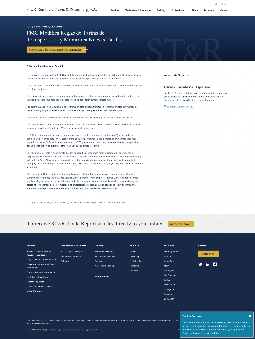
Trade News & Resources (138, 10)
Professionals (178, 10)
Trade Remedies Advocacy (38, 277)
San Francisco (170, 275)
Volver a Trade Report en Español (45, 66)
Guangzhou (169, 289)
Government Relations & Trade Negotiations (40, 266)
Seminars (99, 261)
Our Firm (134, 270)
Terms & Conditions (210, 332)
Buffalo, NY (169, 299)
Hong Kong (169, 261)
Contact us (207, 253)
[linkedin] (208, 265)
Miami (167, 265)
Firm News (134, 265)
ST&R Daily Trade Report (72, 251)
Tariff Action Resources (71, 256)
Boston (167, 280)
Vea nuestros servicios (178, 106)
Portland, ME (169, 284)
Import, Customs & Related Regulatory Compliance (39, 253)
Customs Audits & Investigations (41, 272)
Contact (224, 10)
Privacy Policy (189, 332)
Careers (224, 4)
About (195, 10)
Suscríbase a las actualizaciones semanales (55, 49)
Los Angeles (169, 270)
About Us (134, 245)
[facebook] (216, 265)
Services (115, 10)
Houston (168, 294)
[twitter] (201, 265)
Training (161, 10)
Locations (209, 10)
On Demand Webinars (105, 256)
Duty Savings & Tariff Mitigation (41, 259)
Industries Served (34, 291)
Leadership (134, 256)
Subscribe (65, 261)
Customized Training (104, 265)
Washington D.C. (171, 251)
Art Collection (136, 261)
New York (168, 256)
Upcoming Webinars (104, 251)
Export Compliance (35, 281)
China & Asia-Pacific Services (40, 286)
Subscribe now (179, 224)
